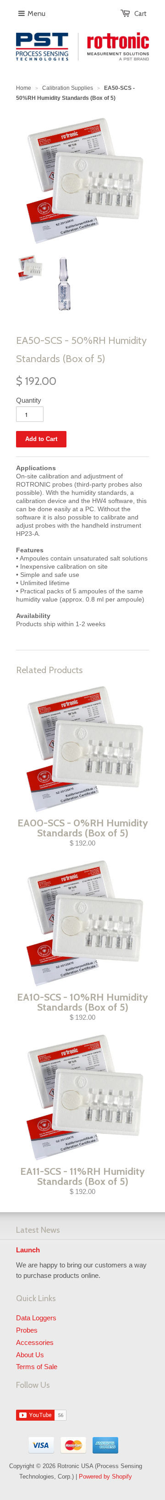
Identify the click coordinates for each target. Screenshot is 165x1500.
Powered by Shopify (105, 1476)
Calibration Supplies (67, 88)
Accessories (35, 1342)
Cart (140, 14)
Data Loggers (36, 1318)
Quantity (28, 400)
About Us (30, 1355)
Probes (27, 1330)
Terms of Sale (36, 1366)
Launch (28, 1250)
